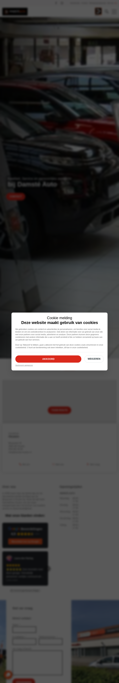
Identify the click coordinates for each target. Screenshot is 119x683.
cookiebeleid (20, 347)
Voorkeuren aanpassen (24, 365)
